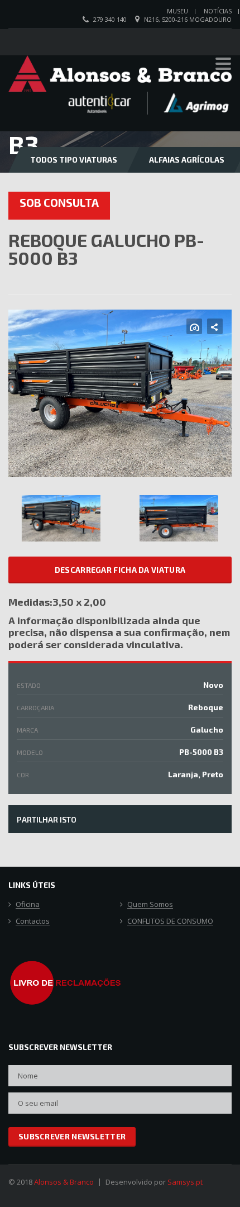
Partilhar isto (46, 819)
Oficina (28, 905)
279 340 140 (110, 19)
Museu (177, 11)
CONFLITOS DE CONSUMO (170, 921)
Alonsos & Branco (64, 1182)
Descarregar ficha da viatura (120, 569)
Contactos (33, 921)
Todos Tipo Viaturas (73, 159)
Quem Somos (150, 905)
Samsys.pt (185, 1182)
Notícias (218, 11)
